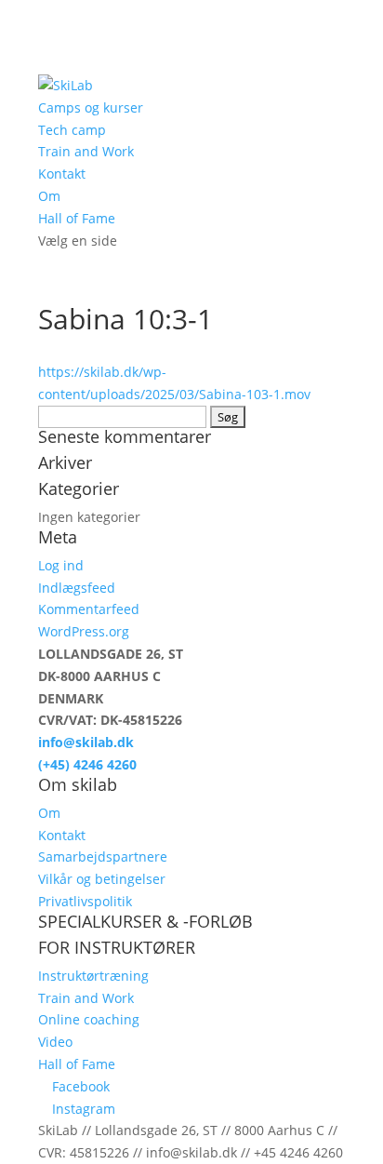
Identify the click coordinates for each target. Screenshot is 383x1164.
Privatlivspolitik (85, 901)
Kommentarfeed (88, 609)
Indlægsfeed (76, 587)
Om (49, 196)
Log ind (61, 565)
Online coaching (88, 1019)
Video (55, 1041)
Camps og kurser (90, 107)
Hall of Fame (76, 218)
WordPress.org (83, 631)
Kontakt (62, 173)
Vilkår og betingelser (101, 879)
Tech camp (72, 130)
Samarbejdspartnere (102, 856)
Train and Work (86, 151)
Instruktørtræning (93, 975)
